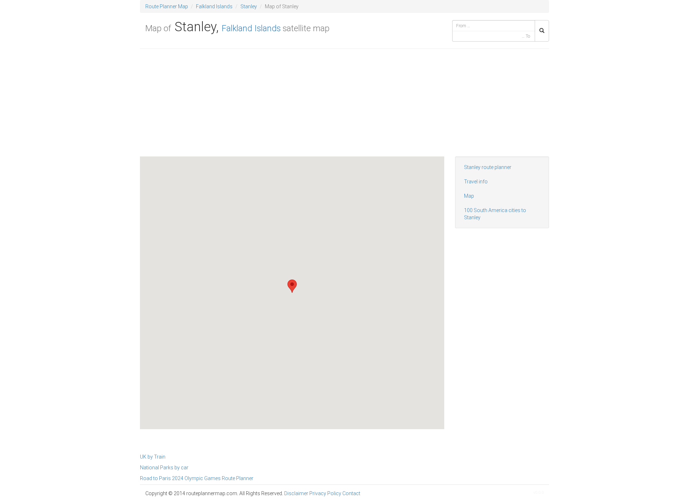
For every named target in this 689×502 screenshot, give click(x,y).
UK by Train (152, 457)
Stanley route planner (487, 167)
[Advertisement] (344, 106)
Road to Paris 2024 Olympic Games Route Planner (196, 478)
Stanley (248, 6)
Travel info (476, 181)
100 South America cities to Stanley (495, 213)
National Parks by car (164, 467)
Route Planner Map (166, 6)
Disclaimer (296, 493)
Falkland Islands (214, 6)
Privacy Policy (325, 493)
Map (469, 196)
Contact (351, 493)
